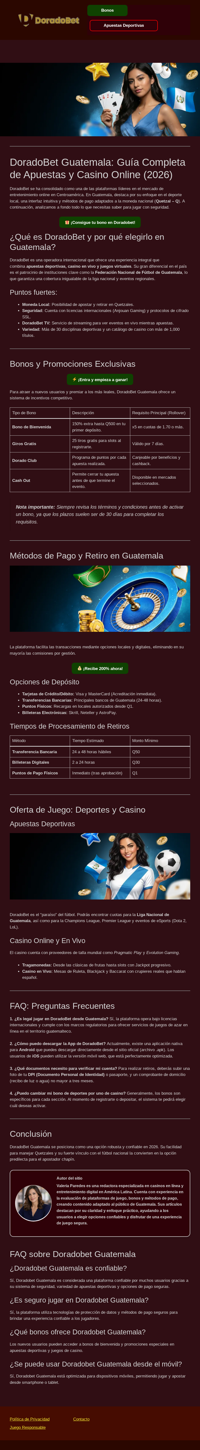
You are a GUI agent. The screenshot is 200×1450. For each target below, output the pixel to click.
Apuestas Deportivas (124, 25)
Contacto (81, 1419)
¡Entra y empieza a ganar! (102, 379)
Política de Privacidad (30, 1419)
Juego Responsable (28, 1427)
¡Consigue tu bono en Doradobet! (102, 222)
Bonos (107, 10)
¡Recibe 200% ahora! (102, 668)
